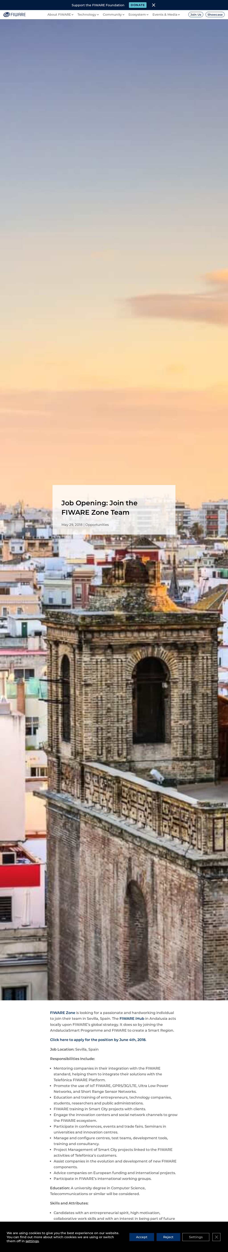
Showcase (215, 14)
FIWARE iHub (132, 1018)
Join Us (195, 14)
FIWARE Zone (62, 1013)
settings (32, 1241)
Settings (196, 1237)
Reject (168, 1237)
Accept (141, 1237)
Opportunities (97, 525)
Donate (138, 5)
